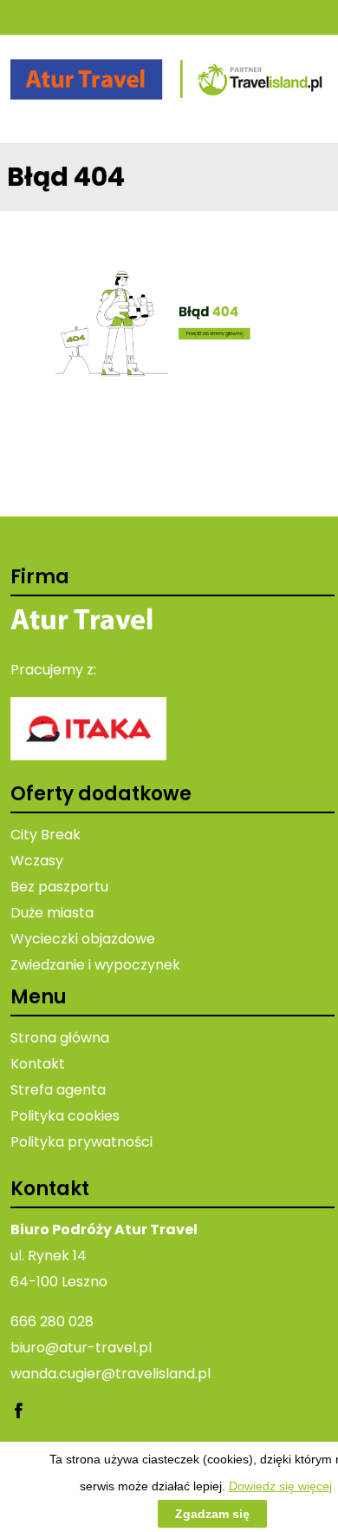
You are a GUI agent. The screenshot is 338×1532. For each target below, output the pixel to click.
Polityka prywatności (81, 1142)
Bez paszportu (59, 887)
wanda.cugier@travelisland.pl (110, 1374)
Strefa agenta (58, 1090)
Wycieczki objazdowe (82, 939)
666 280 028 (52, 1321)
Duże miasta (52, 913)
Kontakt (37, 1064)
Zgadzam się (212, 1514)
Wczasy (36, 861)
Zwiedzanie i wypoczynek (95, 965)
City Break (45, 835)
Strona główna (59, 1038)
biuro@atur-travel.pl (81, 1348)
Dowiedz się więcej (280, 1486)
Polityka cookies (65, 1116)
